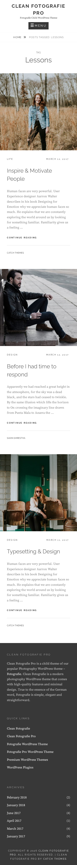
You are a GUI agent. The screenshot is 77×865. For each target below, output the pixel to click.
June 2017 (14, 813)
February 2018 (17, 797)
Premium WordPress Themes (27, 760)
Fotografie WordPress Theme (27, 744)
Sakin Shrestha (16, 438)
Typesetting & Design (33, 551)
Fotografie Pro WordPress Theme (30, 752)
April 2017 (14, 821)
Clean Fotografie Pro (21, 736)
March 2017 (15, 829)
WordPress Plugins (20, 767)
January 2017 (16, 836)
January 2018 (16, 805)
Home (17, 37)
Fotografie (14, 674)
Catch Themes (15, 253)
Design (12, 355)
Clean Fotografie (18, 729)
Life (10, 159)
